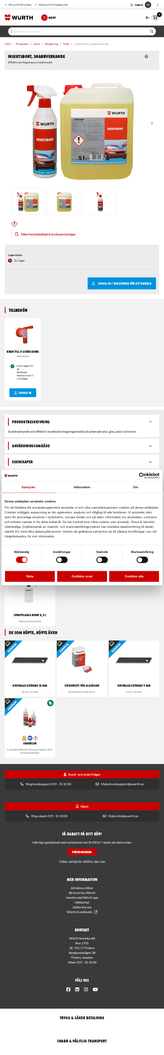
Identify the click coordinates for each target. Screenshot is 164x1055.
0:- (152, 16)
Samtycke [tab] (28, 487)
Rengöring (51, 44)
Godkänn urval (82, 576)
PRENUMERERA (82, 852)
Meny (52, 17)
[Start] (20, 18)
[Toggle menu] (157, 5)
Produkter (22, 44)
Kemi (37, 44)
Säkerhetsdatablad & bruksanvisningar (48, 234)
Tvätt (66, 44)
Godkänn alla (134, 576)
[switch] (62, 560)
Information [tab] (82, 487)
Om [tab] (135, 487)
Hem (8, 44)
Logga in (139, 4)
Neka (29, 576)
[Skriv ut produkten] (146, 56)
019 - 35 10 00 (86, 962)
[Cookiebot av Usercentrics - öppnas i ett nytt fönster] (141, 476)
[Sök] (152, 31)
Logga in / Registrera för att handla (124, 283)
